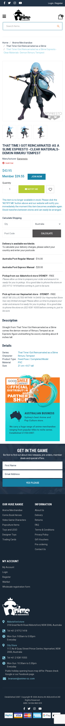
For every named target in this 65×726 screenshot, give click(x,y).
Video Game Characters (14, 520)
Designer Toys (9, 534)
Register (6, 577)
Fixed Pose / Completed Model (33, 359)
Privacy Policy (41, 534)
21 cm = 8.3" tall (26, 365)
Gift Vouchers (41, 539)
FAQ (37, 525)
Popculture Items (10, 525)
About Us (39, 510)
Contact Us (40, 549)
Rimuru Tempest (26, 356)
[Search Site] (58, 26)
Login (5, 572)
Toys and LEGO (9, 529)
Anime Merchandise (12, 510)
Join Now (36, 176)
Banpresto (22, 159)
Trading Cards (9, 539)
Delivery (39, 515)
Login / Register (55, 3)
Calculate (47, 233)
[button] (50, 189)
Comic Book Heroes (12, 515)
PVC (20, 362)
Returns (39, 520)
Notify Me (32, 189)
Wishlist (6, 582)
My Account (8, 567)
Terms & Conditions (44, 529)
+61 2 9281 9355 (17, 657)
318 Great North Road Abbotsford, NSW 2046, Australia (34, 625)
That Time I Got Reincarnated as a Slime (38, 352)
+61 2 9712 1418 (17, 630)
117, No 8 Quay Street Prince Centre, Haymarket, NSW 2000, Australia (33, 650)
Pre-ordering (41, 544)
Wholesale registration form (16, 586)
